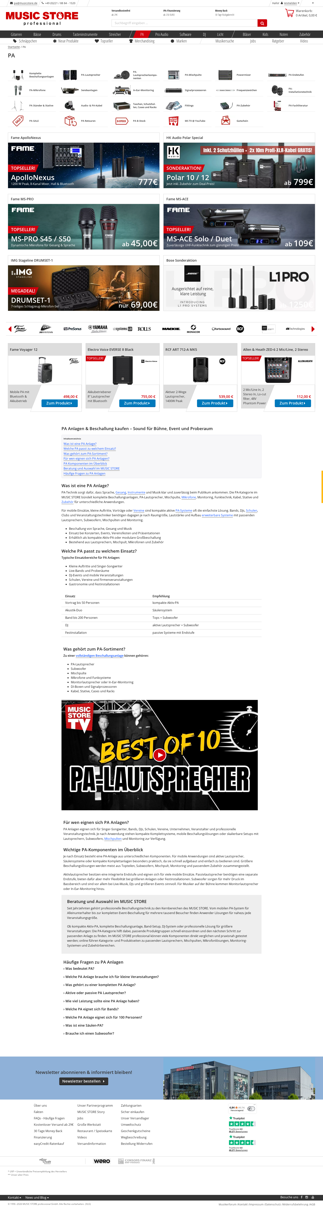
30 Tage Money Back (48, 1131)
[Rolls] (147, 329)
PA (142, 34)
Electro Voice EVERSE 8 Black (110, 349)
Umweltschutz (131, 1125)
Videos (82, 1137)
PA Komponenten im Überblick (85, 464)
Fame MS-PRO (22, 199)
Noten (284, 34)
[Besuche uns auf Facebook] (301, 1197)
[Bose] (270, 329)
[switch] (251, 1108)
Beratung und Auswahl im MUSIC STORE (92, 468)
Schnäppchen (28, 41)
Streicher (115, 34)
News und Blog (35, 1197)
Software (185, 34)
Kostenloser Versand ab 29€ (53, 1125)
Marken (181, 41)
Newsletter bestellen (81, 1081)
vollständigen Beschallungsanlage (100, 656)
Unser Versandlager (135, 1118)
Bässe (37, 34)
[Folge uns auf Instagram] (307, 1197)
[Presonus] (73, 329)
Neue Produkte (69, 41)
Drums (57, 34)
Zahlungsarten (131, 1105)
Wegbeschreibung (134, 1137)
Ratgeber (278, 41)
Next (313, 329)
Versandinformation (91, 1144)
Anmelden (290, 3)
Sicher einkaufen (132, 1112)
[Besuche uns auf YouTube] (313, 1197)
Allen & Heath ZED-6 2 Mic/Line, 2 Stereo (275, 349)
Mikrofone (189, 497)
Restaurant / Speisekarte (94, 1131)
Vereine (138, 510)
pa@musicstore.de (25, 3)
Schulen (251, 510)
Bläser (247, 34)
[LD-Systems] (122, 329)
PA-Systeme (184, 510)
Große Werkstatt (89, 1125)
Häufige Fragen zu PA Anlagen (84, 473)
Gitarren (16, 34)
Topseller (107, 41)
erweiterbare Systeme (217, 515)
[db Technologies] (295, 329)
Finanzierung (43, 1137)
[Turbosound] (221, 329)
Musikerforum (227, 1204)
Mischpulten (113, 839)
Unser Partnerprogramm (95, 1105)
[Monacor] (196, 329)
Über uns (40, 1105)
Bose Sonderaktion (181, 260)
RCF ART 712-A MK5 (181, 349)
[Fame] (23, 329)
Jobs (253, 41)
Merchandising (145, 41)
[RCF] (246, 329)
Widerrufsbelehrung (295, 1204)
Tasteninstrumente (85, 34)
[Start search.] (262, 23)
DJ (204, 34)
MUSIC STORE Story (91, 1112)
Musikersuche (225, 41)
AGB (312, 1204)
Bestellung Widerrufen (137, 1144)
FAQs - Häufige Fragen (49, 1118)
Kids (265, 34)
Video (304, 41)
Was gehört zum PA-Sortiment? (85, 454)
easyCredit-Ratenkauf (49, 1144)
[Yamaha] (97, 329)
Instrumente (136, 492)
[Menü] (254, 1105)
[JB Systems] (48, 329)
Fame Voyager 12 (23, 349)
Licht (220, 34)
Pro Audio (161, 34)
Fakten (38, 1112)
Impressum (256, 1204)
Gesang (121, 492)
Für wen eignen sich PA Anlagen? (86, 458)
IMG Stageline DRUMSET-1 (32, 260)
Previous (10, 329)
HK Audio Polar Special (184, 137)
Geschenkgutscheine (135, 1131)
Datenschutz (273, 1204)
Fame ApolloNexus (26, 137)
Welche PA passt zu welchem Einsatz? (90, 449)
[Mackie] (172, 329)
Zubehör (304, 34)
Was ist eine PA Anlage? (80, 444)
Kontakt (13, 1197)
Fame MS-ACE (177, 199)
